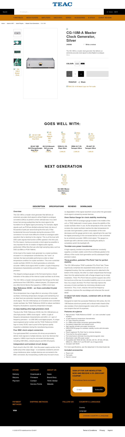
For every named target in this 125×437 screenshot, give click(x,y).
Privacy (102, 430)
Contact (33, 380)
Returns (15, 377)
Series (68, 18)
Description (39, 207)
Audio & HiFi (10, 23)
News (49, 374)
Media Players (32, 18)
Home (3, 23)
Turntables (18, 18)
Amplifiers (46, 18)
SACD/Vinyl (58, 18)
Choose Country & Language (96, 416)
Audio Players (19, 23)
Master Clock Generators (32, 23)
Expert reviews (105, 18)
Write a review (91, 44)
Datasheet (72, 82)
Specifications (56, 206)
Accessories (80, 18)
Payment (15, 380)
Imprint (110, 430)
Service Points (36, 384)
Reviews (72, 206)
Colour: (70, 63)
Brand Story (52, 377)
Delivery (15, 374)
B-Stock (91, 18)
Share (83, 82)
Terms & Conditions (90, 430)
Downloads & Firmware (35, 376)
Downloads (86, 206)
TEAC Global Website (52, 382)
